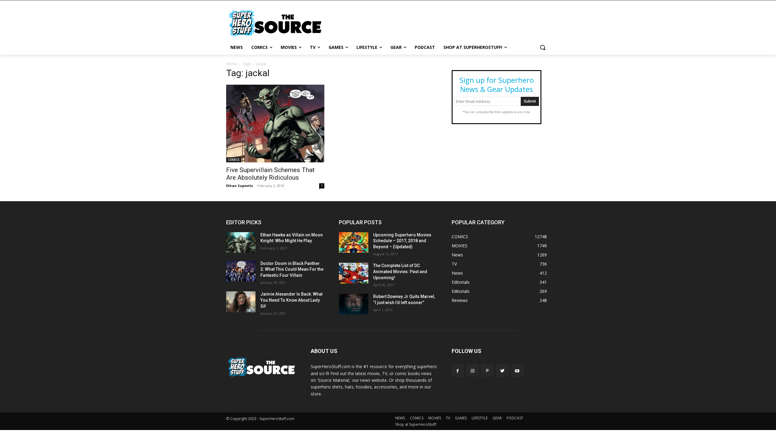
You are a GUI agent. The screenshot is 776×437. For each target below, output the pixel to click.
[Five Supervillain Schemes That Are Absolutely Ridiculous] (275, 123)
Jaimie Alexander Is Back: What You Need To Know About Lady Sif (291, 300)
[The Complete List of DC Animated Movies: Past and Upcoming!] (353, 273)
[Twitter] (502, 371)
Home (231, 63)
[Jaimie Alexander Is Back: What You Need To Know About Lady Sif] (241, 301)
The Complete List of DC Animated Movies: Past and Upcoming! (400, 271)
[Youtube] (517, 371)
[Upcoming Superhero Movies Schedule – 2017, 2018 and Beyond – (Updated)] (353, 242)
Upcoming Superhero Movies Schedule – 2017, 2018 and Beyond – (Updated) (402, 240)
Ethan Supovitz (239, 185)
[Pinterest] (487, 371)
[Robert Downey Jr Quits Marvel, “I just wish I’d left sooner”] (353, 304)
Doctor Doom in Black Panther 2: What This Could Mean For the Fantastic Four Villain (291, 269)
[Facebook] (457, 371)
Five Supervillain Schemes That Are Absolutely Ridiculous (270, 173)
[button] (542, 47)
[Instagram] (472, 371)
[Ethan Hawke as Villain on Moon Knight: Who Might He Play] (241, 242)
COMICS (233, 160)
